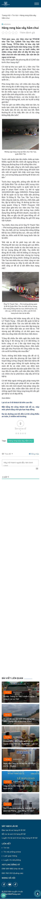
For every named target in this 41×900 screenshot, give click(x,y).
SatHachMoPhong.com (11, 894)
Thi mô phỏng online (12, 851)
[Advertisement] (20, 582)
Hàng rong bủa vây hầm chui (20, 440)
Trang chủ (6, 15)
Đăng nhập (35, 454)
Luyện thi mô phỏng (12, 860)
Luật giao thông (10, 856)
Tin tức (15, 15)
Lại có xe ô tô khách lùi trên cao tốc (17, 402)
